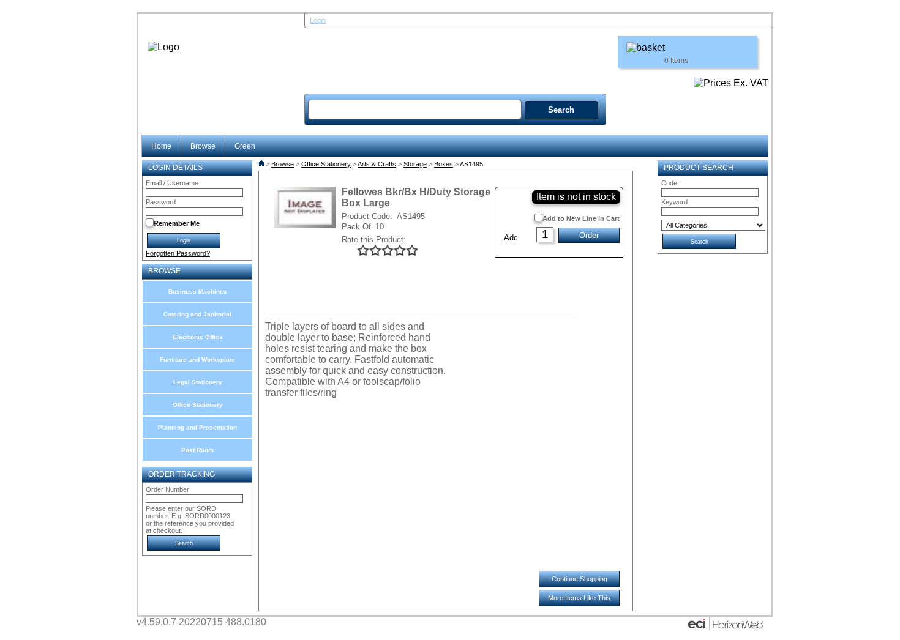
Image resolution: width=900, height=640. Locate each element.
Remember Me (177, 223)
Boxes (443, 164)
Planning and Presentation (197, 427)
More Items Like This (579, 597)
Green (244, 146)
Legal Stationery (197, 382)
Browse (203, 146)
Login (318, 20)
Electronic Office (198, 336)
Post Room (197, 450)
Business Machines (197, 291)
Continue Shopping (579, 578)
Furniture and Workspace (197, 359)
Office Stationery (198, 404)
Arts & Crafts (377, 164)
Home (161, 146)
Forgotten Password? (178, 253)
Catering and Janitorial (197, 314)
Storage (415, 164)
